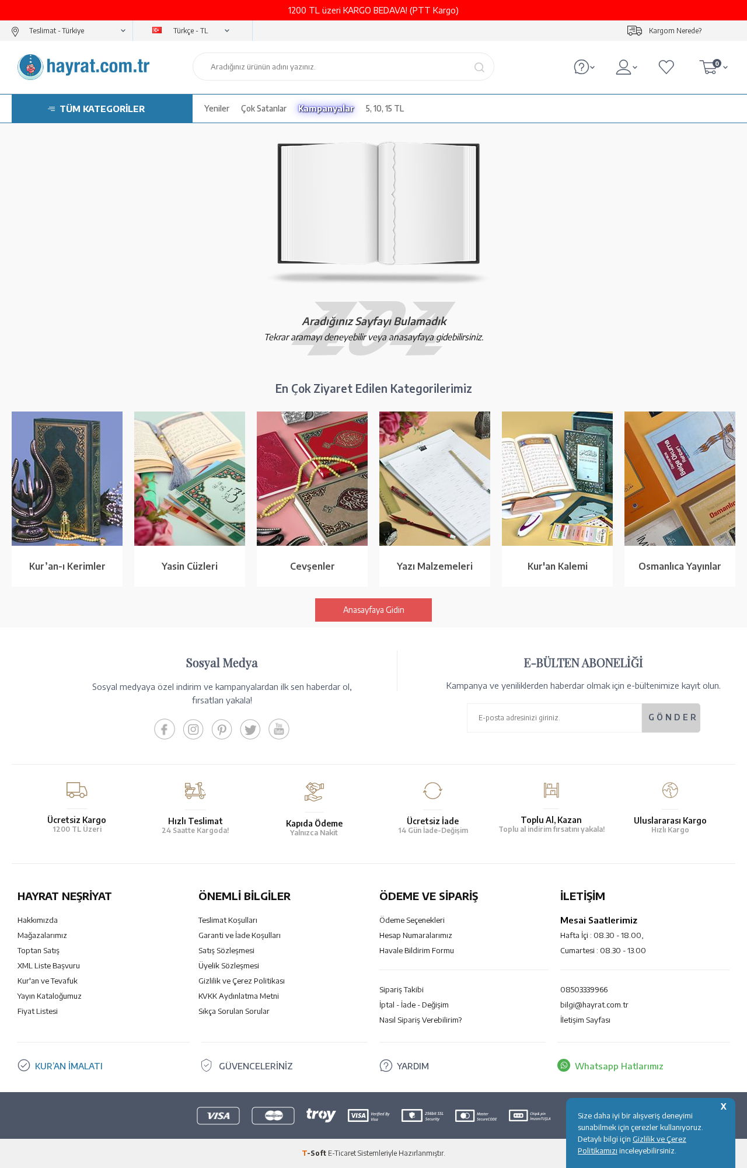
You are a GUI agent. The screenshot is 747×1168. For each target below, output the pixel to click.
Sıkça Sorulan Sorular (234, 1011)
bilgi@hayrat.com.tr (594, 1004)
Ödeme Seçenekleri (412, 920)
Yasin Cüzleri (190, 566)
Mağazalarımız (42, 935)
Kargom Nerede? (675, 30)
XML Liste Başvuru (49, 965)
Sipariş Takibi (401, 989)
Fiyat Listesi (38, 1011)
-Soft (315, 1153)
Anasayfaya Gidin (373, 610)
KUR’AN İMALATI (69, 1066)
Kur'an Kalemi (558, 566)
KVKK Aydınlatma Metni (238, 995)
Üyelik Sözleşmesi (228, 965)
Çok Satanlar (264, 108)
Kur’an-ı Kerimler (67, 566)
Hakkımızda (38, 920)
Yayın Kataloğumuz (50, 995)
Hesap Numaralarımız (415, 935)
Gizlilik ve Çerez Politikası (241, 980)
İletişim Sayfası (585, 1019)
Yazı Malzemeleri (435, 566)
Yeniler (216, 108)
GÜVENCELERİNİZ (256, 1066)
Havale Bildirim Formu (416, 950)
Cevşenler (312, 566)
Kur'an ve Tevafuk (48, 980)
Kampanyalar (326, 108)
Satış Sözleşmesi (226, 950)
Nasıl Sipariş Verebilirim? (420, 1019)
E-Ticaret (342, 1153)
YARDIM (413, 1066)
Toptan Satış (39, 950)
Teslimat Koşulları (227, 920)
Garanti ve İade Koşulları (239, 935)
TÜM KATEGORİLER (102, 108)
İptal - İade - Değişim (414, 1004)
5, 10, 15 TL (385, 108)
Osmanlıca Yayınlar (679, 566)
